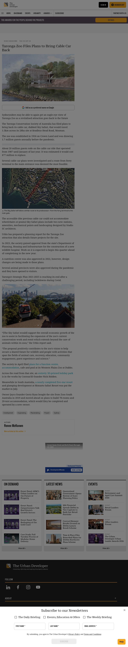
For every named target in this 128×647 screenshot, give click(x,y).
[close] (124, 610)
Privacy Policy (74, 634)
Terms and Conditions (92, 634)
